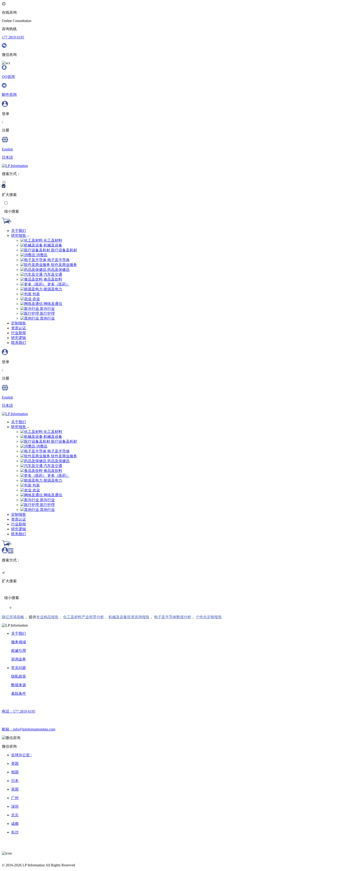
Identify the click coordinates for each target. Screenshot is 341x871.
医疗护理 (47, 313)
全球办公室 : (21, 755)
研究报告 (19, 235)
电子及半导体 (58, 260)
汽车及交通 (52, 274)
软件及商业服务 (63, 265)
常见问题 (18, 668)
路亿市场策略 (13, 617)
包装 (36, 294)
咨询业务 (18, 659)
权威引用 (18, 651)
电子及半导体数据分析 (172, 617)
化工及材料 (52, 240)
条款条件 (18, 693)
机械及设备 (52, 245)
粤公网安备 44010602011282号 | (38, 853)
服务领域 (18, 642)
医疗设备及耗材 (63, 250)
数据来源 (18, 685)
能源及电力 (52, 289)
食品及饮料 (52, 279)
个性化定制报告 (209, 617)
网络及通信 (52, 304)
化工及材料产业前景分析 (83, 617)
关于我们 (18, 633)
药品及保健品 (58, 270)
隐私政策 (18, 676)
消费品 (41, 255)
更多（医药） (58, 284)
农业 (36, 299)
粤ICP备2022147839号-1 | (22, 841)
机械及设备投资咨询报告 (129, 617)
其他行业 (47, 318)
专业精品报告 (47, 617)
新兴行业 (47, 309)
